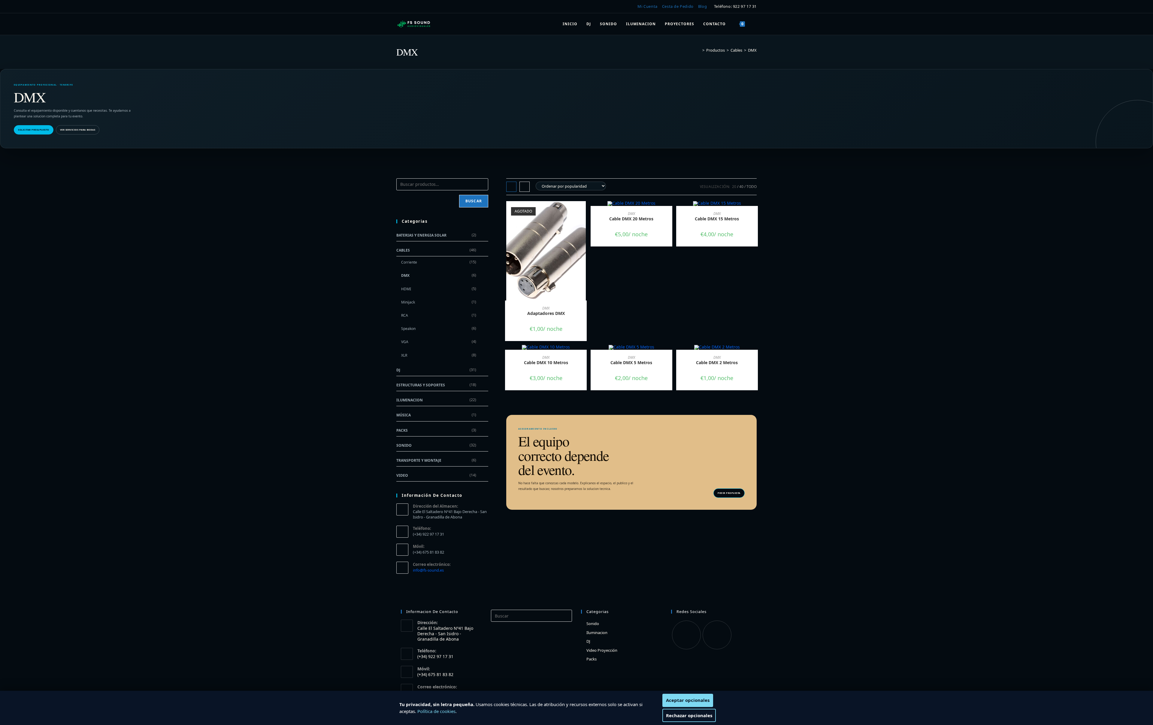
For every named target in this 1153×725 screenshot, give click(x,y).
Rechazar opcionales (689, 715)
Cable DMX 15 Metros (717, 219)
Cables (403, 250)
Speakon (408, 328)
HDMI (406, 289)
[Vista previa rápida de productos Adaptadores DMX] (584, 212)
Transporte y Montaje (418, 460)
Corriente (409, 262)
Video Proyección (601, 650)
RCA (404, 315)
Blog (702, 6)
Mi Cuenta (647, 6)
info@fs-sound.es (428, 570)
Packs (402, 430)
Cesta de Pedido (678, 6)
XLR (404, 355)
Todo (751, 186)
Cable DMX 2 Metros (717, 362)
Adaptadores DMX (546, 313)
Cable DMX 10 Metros (546, 362)
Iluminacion (409, 400)
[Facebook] (686, 635)
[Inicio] (699, 50)
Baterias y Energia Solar (421, 235)
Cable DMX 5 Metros (631, 362)
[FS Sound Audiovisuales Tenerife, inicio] (414, 24)
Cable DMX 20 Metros (631, 219)
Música (403, 415)
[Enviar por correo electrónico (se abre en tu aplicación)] (417, 7)
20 (734, 186)
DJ (398, 370)
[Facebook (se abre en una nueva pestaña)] (400, 7)
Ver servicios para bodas (77, 129)
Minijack (408, 302)
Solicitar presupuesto (33, 129)
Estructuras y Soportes (420, 385)
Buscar (473, 201)
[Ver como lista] (524, 187)
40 (741, 186)
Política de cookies (436, 711)
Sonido (404, 445)
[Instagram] (717, 635)
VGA (404, 341)
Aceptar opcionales (688, 700)
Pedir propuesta (729, 492)
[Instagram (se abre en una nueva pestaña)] (408, 7)
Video (402, 475)
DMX (752, 50)
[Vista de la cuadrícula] (511, 187)
